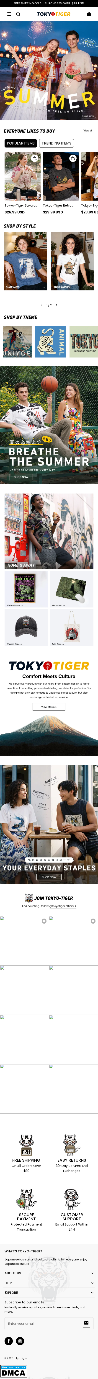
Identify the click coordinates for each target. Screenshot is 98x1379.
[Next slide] (56, 305)
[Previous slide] (41, 305)
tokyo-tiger (20, 1358)
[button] (9, 14)
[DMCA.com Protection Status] (13, 1377)
